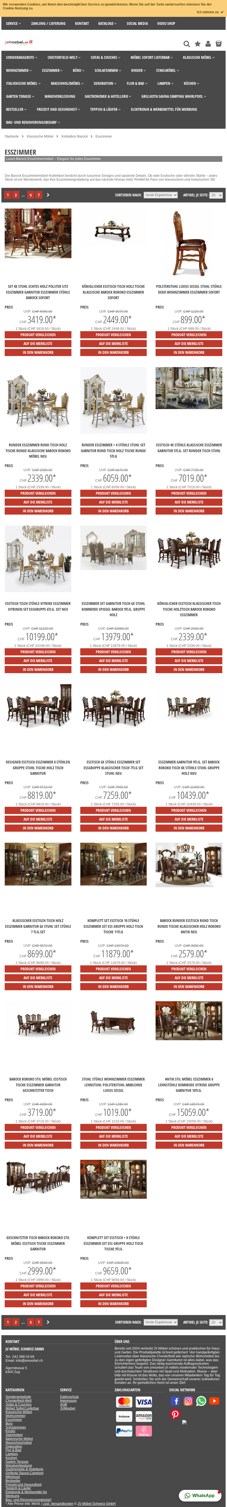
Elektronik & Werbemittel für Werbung (26, 1494)
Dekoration (14, 1446)
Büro (9, 1424)
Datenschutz (69, 1397)
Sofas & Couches (19, 1404)
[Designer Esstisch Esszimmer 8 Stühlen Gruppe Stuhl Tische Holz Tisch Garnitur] (38, 727)
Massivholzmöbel (19, 1443)
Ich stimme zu (208, 12)
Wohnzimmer (15, 1416)
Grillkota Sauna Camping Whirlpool (24, 1475)
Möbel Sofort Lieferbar (22, 1408)
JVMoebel (67, 1408)
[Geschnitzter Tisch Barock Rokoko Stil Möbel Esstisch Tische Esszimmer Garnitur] (38, 1194)
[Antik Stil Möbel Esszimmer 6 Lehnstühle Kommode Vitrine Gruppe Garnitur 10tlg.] (189, 1039)
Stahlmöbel (14, 1435)
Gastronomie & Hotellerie (24, 1469)
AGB (63, 1404)
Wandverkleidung (19, 1466)
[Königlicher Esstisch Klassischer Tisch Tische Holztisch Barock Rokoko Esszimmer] (189, 569)
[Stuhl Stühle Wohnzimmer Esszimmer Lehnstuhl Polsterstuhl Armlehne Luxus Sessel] (113, 1038)
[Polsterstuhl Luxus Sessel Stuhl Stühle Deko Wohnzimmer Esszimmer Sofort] (189, 277)
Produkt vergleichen (38, 334)
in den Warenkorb (38, 352)
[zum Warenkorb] (218, 44)
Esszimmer (14, 1420)
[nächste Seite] (48, 195)
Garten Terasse (17, 1462)
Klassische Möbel (19, 1412)
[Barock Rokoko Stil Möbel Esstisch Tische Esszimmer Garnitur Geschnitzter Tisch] (38, 1038)
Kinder (11, 1431)
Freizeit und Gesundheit (24, 1485)
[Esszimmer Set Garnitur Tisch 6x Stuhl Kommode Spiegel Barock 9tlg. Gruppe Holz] (113, 569)
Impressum (68, 1401)
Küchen (11, 1458)
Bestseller (13, 1481)
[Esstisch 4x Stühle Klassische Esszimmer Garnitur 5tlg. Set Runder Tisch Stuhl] (189, 408)
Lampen (12, 1454)
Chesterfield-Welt (19, 1401)
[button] (200, 1495)
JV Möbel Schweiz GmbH (97, 1504)
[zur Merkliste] (197, 44)
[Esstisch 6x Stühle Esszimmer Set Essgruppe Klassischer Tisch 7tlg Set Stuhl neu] (113, 727)
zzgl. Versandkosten (58, 1504)
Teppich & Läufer (18, 1488)
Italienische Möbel (19, 1439)
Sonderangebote (18, 1397)
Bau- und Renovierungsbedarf (28, 1500)
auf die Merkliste (38, 343)
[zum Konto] (208, 44)
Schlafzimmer (16, 1427)
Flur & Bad (13, 1450)
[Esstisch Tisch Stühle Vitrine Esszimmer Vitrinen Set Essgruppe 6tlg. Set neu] (38, 591)
